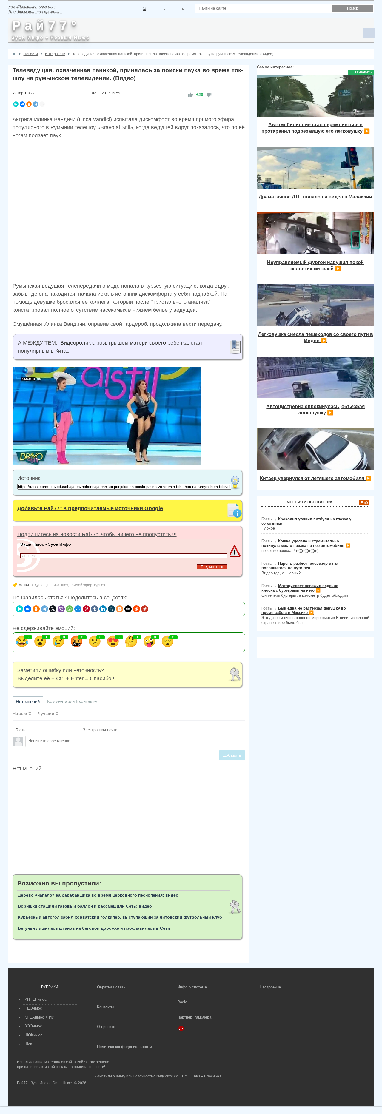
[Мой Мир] (77, 608)
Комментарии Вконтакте (72, 701)
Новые (20, 713)
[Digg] (128, 608)
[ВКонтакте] (22, 104)
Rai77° (30, 93)
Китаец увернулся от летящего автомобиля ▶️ (315, 478)
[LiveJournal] (111, 608)
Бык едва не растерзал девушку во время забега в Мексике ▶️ (303, 610)
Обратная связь (111, 987)
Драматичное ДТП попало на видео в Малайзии (315, 196)
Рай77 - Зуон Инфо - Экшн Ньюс (44, 1083)
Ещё (364, 503)
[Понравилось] (190, 95)
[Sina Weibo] (144, 608)
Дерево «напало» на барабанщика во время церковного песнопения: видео (98, 895)
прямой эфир (81, 585)
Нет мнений (28, 701)
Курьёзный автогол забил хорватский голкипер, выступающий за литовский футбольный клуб (120, 917)
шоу (64, 585)
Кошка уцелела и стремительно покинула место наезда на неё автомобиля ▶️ (305, 543)
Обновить (363, 72)
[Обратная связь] (184, 9)
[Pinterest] (86, 608)
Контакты (105, 1007)
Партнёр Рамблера (194, 1017)
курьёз (99, 585)
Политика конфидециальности (124, 1046)
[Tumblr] (94, 608)
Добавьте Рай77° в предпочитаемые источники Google (90, 508)
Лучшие (46, 713)
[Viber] (61, 608)
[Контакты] (166, 9)
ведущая (38, 585)
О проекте (106, 1026)
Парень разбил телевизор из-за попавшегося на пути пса (299, 565)
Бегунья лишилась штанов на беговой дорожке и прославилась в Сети (94, 928)
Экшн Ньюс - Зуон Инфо (45, 544)
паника (53, 585)
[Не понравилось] (209, 95)
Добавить (232, 755)
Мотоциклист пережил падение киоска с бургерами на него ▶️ (299, 588)
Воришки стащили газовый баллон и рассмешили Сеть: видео (85, 906)
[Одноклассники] (29, 104)
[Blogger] (119, 608)
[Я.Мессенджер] (16, 104)
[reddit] (136, 608)
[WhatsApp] (69, 608)
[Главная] (14, 54)
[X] (52, 608)
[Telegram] (35, 104)
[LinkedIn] (103, 608)
